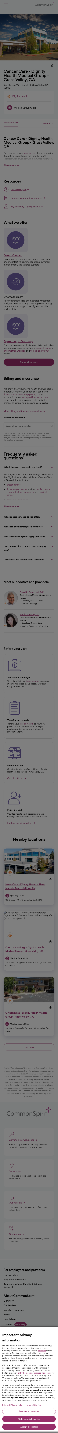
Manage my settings (29, 1411)
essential (42, 1350)
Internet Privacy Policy (12, 1405)
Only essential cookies (29, 1419)
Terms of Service (33, 1405)
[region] (29, 1379)
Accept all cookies (29, 1427)
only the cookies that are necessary (34, 1373)
